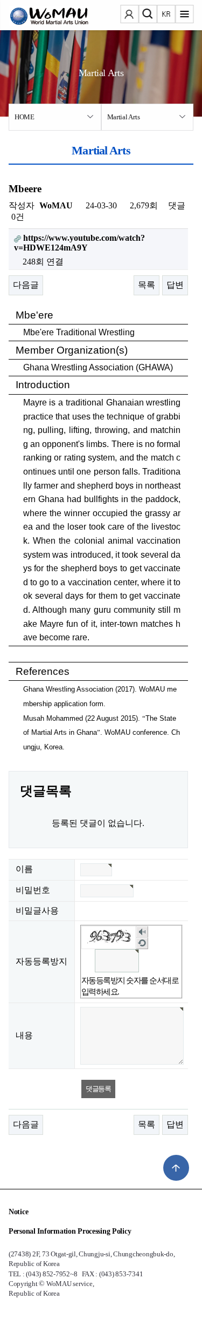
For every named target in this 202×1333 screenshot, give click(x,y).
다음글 (26, 284)
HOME (24, 117)
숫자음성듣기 (142, 932)
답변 (175, 284)
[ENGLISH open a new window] (166, 15)
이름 (24, 869)
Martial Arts (123, 117)
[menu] (184, 15)
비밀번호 (33, 890)
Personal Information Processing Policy (70, 1231)
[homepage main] (41, 16)
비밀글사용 (37, 910)
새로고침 (142, 943)
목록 (146, 284)
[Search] (147, 15)
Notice (18, 1212)
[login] (129, 15)
